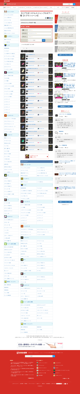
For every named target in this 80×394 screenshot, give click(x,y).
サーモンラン (29, 7)
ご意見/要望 (21, 383)
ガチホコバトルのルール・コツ (10, 126)
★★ (26, 48)
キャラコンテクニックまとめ (9, 265)
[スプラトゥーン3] (6, 1)
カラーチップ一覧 (7, 20)
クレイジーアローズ (30, 82)
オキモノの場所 (7, 88)
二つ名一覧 (6, 232)
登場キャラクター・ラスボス (9, 33)
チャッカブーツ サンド (30, 145)
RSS (67, 383)
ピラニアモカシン (29, 117)
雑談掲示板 (6, 287)
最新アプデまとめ (7, 39)
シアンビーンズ (29, 138)
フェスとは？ (6, 50)
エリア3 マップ (7, 104)
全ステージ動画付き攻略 (8, 75)
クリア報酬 (6, 80)
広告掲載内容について (65, 204)
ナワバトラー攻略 (7, 262)
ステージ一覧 (6, 275)
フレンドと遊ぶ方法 (8, 161)
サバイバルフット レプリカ (31, 131)
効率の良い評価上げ (8, 166)
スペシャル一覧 (7, 188)
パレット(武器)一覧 (7, 17)
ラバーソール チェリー (30, 61)
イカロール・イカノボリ (8, 268)
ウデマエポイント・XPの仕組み (10, 118)
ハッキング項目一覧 (8, 22)
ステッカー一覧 (24, 290)
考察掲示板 (6, 290)
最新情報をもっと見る (65, 106)
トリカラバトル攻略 (8, 131)
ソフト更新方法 (7, 42)
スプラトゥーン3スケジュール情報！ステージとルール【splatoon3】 (65, 36)
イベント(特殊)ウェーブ (8, 172)
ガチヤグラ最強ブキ (8, 186)
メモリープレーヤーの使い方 (9, 260)
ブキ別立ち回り (24, 251)
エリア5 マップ (7, 109)
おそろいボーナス (7, 66)
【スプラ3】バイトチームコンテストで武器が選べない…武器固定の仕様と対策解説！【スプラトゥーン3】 (66, 28)
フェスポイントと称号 (8, 69)
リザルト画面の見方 (8, 273)
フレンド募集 (6, 292)
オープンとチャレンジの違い (9, 56)
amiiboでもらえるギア (8, 249)
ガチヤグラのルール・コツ (9, 123)
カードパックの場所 (8, 96)
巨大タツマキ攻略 (7, 153)
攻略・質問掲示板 (7, 284)
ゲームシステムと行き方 (8, 14)
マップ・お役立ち (65, 7)
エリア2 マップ (7, 101)
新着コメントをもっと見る (65, 201)
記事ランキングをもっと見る (65, 54)
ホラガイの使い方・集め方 (9, 58)
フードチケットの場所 (41, 212)
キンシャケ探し (7, 156)
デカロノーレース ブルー (31, 124)
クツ (27, 56)
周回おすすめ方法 (7, 30)
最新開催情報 (6, 48)
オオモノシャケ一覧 (8, 169)
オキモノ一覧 (6, 222)
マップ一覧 (6, 145)
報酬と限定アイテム (8, 25)
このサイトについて (15, 383)
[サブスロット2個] (26, 51)
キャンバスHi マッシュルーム (32, 68)
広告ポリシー (39, 383)
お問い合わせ (53, 383)
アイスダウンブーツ (30, 89)
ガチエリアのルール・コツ (9, 121)
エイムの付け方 (7, 254)
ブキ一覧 (6, 178)
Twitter (63, 383)
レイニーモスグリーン (30, 54)
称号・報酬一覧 (7, 148)
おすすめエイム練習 (8, 257)
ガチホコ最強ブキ (7, 183)
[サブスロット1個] (22, 51)
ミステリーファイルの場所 (9, 86)
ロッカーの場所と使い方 (8, 219)
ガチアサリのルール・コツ (9, 129)
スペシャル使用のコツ (8, 191)
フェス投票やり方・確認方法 (9, 53)
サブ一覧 (6, 196)
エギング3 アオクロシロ (31, 96)
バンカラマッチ (36, 7)
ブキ (51, 7)
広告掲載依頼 (48, 383)
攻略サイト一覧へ (66, 378)
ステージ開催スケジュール (9, 278)
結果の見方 (6, 164)
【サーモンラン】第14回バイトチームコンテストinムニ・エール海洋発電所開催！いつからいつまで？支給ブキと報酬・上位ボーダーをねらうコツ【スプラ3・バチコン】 (66, 49)
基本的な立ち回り (7, 143)
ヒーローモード (22, 7)
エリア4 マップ (7, 107)
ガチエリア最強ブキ (41, 262)
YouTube (65, 383)
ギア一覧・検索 (7, 202)
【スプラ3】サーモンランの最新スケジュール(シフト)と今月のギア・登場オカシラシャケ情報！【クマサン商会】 (66, 42)
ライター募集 (59, 383)
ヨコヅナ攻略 (6, 151)
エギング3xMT (29, 110)
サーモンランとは (7, 140)
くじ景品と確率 (7, 238)
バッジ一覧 (6, 230)
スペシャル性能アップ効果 (9, 194)
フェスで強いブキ (7, 64)
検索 (74, 4)
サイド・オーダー (43, 7)
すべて (30, 30)
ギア (58, 7)
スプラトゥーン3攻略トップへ (34, 156)
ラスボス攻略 (6, 78)
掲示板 (73, 7)
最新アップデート (7, 7)
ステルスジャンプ (32, 33)
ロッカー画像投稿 (7, 295)
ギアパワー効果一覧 (8, 208)
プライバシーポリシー (31, 383)
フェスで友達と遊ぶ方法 (8, 61)
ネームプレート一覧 (8, 227)
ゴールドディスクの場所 (8, 91)
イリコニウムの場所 (8, 83)
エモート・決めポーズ (8, 235)
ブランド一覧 (6, 213)
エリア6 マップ (7, 112)
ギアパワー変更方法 (8, 205)
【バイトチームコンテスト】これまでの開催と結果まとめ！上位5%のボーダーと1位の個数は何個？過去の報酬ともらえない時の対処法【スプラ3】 (66, 19)
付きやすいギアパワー (8, 210)
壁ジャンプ (6, 270)
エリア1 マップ (7, 99)
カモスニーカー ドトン (30, 75)
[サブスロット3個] (31, 51)
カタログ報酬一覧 (7, 240)
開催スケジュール (24, 240)
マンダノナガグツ (29, 103)
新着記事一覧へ (31, 378)
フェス (14, 7)
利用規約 (25, 383)
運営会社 (43, 383)
